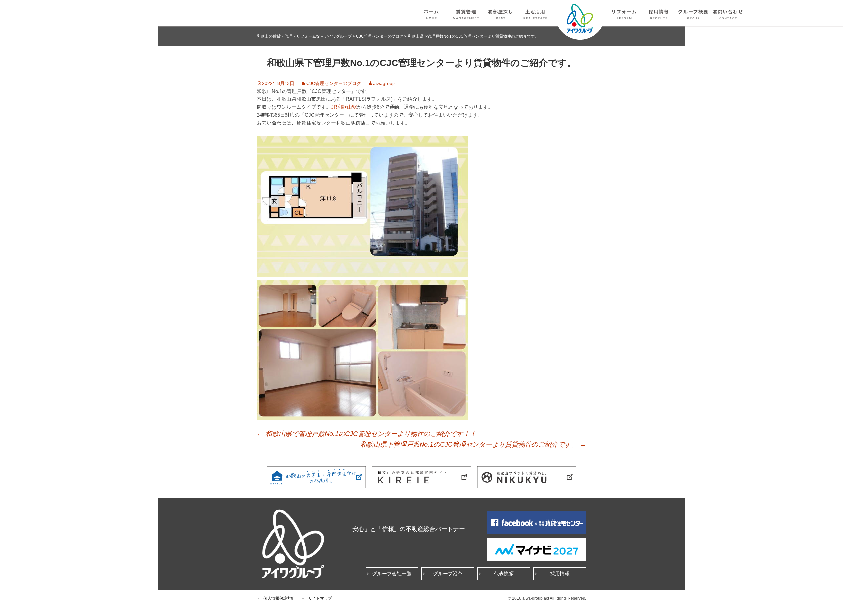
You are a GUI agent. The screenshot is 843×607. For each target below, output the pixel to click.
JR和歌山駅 (344, 107)
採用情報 (658, 13)
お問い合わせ (728, 13)
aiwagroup (384, 83)
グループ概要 (693, 13)
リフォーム (624, 13)
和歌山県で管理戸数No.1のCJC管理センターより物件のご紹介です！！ (366, 433)
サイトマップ (320, 598)
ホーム (431, 13)
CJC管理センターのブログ (333, 83)
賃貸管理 (466, 13)
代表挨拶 (504, 573)
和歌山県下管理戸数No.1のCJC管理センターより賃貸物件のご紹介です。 (473, 444)
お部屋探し (500, 13)
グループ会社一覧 (392, 573)
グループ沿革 (448, 573)
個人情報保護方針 (279, 598)
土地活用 (535, 13)
